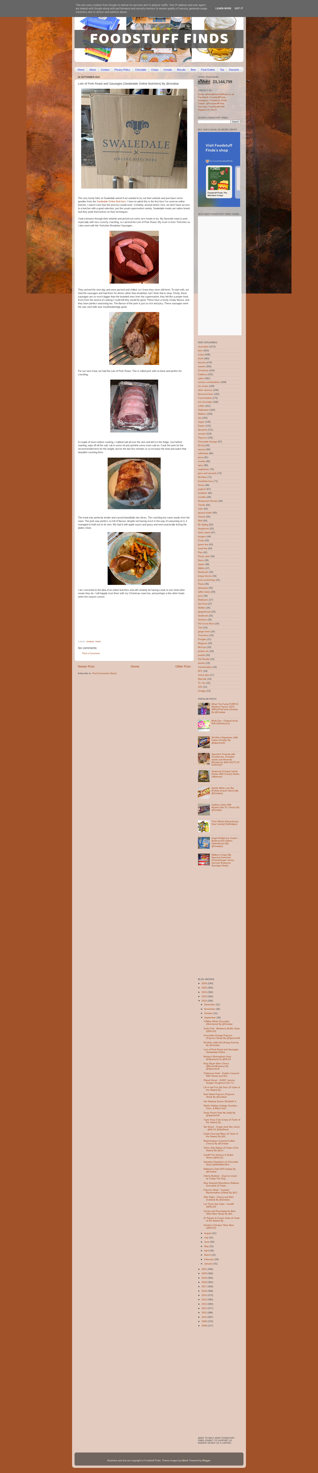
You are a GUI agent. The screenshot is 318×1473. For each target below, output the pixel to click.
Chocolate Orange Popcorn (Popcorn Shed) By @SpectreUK (222, 1036)
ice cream (203, 386)
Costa (201, 540)
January (208, 1263)
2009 (205, 1321)
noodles (202, 497)
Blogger (206, 1460)
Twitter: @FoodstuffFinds (211, 103)
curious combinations (209, 382)
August (208, 1233)
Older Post (182, 666)
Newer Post (86, 666)
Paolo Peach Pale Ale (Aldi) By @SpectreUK (219, 1114)
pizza (200, 457)
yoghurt (202, 489)
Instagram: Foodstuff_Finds (212, 100)
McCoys (202, 647)
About (92, 69)
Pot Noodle (204, 659)
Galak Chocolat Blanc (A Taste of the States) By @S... (221, 1135)
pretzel (201, 655)
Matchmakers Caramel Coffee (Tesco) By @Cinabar (219, 1142)
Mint (200, 520)
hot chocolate (205, 402)
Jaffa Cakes (204, 592)
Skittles (201, 608)
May (206, 1246)
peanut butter (205, 512)
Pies (200, 552)
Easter (201, 426)
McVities (202, 477)
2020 (205, 1273)
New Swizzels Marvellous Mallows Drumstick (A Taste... (221, 1184)
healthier (202, 493)
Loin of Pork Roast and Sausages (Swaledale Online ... (221, 1050)
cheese (202, 516)
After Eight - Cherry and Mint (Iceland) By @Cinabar (219, 1198)
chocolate (203, 346)
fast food (202, 604)
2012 (205, 1308)
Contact (105, 69)
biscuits (202, 362)
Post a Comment (91, 653)
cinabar (90, 641)
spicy (200, 465)
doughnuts (203, 528)
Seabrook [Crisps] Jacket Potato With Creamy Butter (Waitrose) (225, 774)
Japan (201, 564)
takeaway (203, 588)
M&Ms (201, 568)
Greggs (202, 691)
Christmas (203, 370)
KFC (200, 671)
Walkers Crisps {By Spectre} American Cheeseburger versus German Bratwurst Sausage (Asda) (223, 860)
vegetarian (203, 469)
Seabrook (203, 615)
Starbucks (203, 572)
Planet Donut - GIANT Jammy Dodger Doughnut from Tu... (220, 1081)
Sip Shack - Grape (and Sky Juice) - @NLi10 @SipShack (222, 1128)
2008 (205, 1325)
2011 (204, 1312)
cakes (201, 378)
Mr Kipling (203, 524)
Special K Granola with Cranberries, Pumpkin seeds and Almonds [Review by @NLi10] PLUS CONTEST (225, 759)
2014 (205, 1299)
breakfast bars (205, 481)
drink (200, 358)
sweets (201, 366)
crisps (201, 354)
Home (81, 69)
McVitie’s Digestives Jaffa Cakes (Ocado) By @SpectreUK (225, 740)
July (206, 1237)
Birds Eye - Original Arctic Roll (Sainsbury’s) (225, 722)
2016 (205, 1291)
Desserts (234, 69)
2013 (205, 1304)
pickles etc (203, 651)
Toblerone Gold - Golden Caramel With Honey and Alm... (221, 1074)
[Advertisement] (127, 617)
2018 (205, 1282)
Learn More (223, 8)
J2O (200, 687)
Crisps (154, 69)
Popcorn (202, 437)
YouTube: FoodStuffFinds (211, 106)
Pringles (202, 639)
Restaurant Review (208, 501)
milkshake (203, 453)
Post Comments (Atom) (104, 673)
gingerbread (204, 611)
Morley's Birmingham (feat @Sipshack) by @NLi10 (217, 1058)
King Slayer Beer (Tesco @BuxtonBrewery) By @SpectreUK (216, 1066)
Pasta (201, 584)
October (208, 1013)
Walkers (202, 414)
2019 (205, 1278)
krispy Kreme (205, 576)
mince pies (203, 675)
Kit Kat (201, 445)
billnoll (185, 1460)
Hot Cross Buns (206, 623)
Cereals (167, 69)
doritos (201, 663)
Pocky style (204, 556)
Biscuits (181, 69)
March (208, 1255)
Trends (201, 505)
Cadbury (202, 374)
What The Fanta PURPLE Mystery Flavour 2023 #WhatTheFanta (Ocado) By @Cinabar (225, 708)
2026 (205, 983)
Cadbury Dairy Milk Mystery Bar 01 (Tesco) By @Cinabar (225, 807)
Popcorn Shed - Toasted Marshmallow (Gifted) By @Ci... (221, 1191)
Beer (193, 69)
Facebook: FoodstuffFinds (211, 97)
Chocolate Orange (207, 441)
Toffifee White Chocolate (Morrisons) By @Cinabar (218, 1022)
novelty (201, 461)
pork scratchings (206, 580)
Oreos (201, 485)
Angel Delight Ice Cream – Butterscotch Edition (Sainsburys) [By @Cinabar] (225, 842)
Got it (239, 8)
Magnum (202, 643)
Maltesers (203, 600)
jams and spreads (207, 473)
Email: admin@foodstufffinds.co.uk (216, 94)
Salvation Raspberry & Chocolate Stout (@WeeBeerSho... (221, 1163)
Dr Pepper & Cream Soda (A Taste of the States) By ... (222, 1219)
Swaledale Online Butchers (111, 201)
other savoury (205, 390)
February (209, 1259)
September (210, 1017)
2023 (205, 996)
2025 (205, 987)
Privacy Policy (122, 69)
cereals (202, 433)
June (207, 1242)
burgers (202, 536)
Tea (222, 69)
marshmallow (205, 667)
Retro (201, 560)
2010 (205, 1317)
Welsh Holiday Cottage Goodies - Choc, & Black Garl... (221, 1107)
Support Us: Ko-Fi (207, 110)
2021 (205, 1269)
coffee (201, 406)
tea (199, 418)
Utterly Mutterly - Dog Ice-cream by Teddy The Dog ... (220, 1177)
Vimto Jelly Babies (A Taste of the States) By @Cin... (221, 1149)
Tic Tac (201, 683)
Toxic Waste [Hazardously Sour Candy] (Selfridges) (225, 822)
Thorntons (203, 635)
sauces (201, 449)
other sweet (204, 532)
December (210, 1004)
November (210, 1009)
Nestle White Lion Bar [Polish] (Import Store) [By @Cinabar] (225, 791)
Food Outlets (208, 69)
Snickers (202, 619)
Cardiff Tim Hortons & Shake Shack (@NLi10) (218, 1156)
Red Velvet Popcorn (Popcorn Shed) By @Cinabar (219, 1095)
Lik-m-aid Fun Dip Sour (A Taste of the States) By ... (222, 1088)
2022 (205, 1001)
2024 (205, 992)
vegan (201, 422)
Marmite (202, 679)
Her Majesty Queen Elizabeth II (220, 1101)
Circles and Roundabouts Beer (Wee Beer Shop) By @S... (220, 1212)
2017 (205, 1286)
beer (200, 350)
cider (200, 509)
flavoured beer (205, 394)
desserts (202, 430)
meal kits (202, 548)
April (207, 1250)
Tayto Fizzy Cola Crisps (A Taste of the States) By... (222, 1121)
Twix (200, 627)
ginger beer (204, 631)
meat (98, 641)
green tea (203, 544)
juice (200, 596)
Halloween (203, 410)
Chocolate (140, 69)
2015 (205, 1295)
